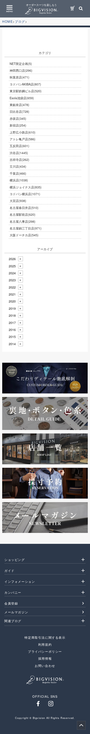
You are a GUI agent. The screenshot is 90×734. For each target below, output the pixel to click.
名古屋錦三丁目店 (26, 228)
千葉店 (18, 173)
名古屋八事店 (22, 221)
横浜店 (19, 180)
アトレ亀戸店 (22, 139)
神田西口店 (21, 70)
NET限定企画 (21, 63)
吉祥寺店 (19, 159)
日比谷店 (19, 111)
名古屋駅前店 (22, 214)
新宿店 (18, 125)
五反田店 (19, 146)
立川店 (18, 166)
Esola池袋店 (22, 98)
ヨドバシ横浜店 (25, 194)
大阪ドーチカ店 (24, 235)
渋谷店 (19, 153)
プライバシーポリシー (45, 651)
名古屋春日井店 (24, 207)
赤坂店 (18, 118)
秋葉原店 (19, 77)
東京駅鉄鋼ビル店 (26, 91)
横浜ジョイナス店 (26, 187)
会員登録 (11, 603)
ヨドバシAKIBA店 (25, 84)
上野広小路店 (22, 132)
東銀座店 (19, 105)
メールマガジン (16, 612)
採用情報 (45, 658)
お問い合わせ (45, 665)
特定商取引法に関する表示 (44, 637)
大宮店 (18, 200)
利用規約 (45, 644)
